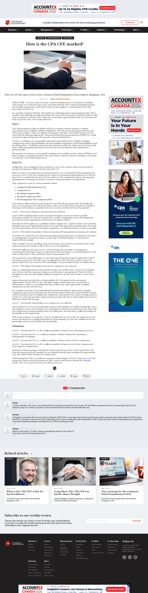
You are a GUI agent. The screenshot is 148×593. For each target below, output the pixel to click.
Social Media (112, 550)
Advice (46, 544)
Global (30, 544)
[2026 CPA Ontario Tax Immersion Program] (126, 206)
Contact (47, 567)
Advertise (47, 564)
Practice (79, 550)
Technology (119, 30)
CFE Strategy (67, 38)
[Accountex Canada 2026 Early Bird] (74, 9)
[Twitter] (124, 557)
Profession (66, 30)
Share (37, 376)
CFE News (32, 567)
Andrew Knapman (53, 38)
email (75, 376)
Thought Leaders (98, 553)
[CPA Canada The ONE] (126, 279)
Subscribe (130, 22)
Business (12, 30)
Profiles (84, 30)
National (31, 547)
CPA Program (33, 564)
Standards (79, 553)
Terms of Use (49, 575)
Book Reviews (97, 544)
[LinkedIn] (130, 557)
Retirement (48, 553)
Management (46, 30)
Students (101, 30)
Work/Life (47, 555)
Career (28, 30)
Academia (79, 544)
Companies (96, 547)
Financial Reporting (63, 548)
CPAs (94, 550)
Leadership (64, 552)
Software (111, 553)
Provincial (31, 550)
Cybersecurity (113, 544)
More (135, 30)
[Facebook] (135, 557)
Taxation (79, 555)
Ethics (78, 547)
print (87, 376)
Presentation (48, 547)
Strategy (63, 554)
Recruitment (48, 550)
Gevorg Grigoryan (34, 575)
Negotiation (112, 547)
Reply (14, 410)
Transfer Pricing (81, 558)
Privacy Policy (49, 570)
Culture (62, 544)
